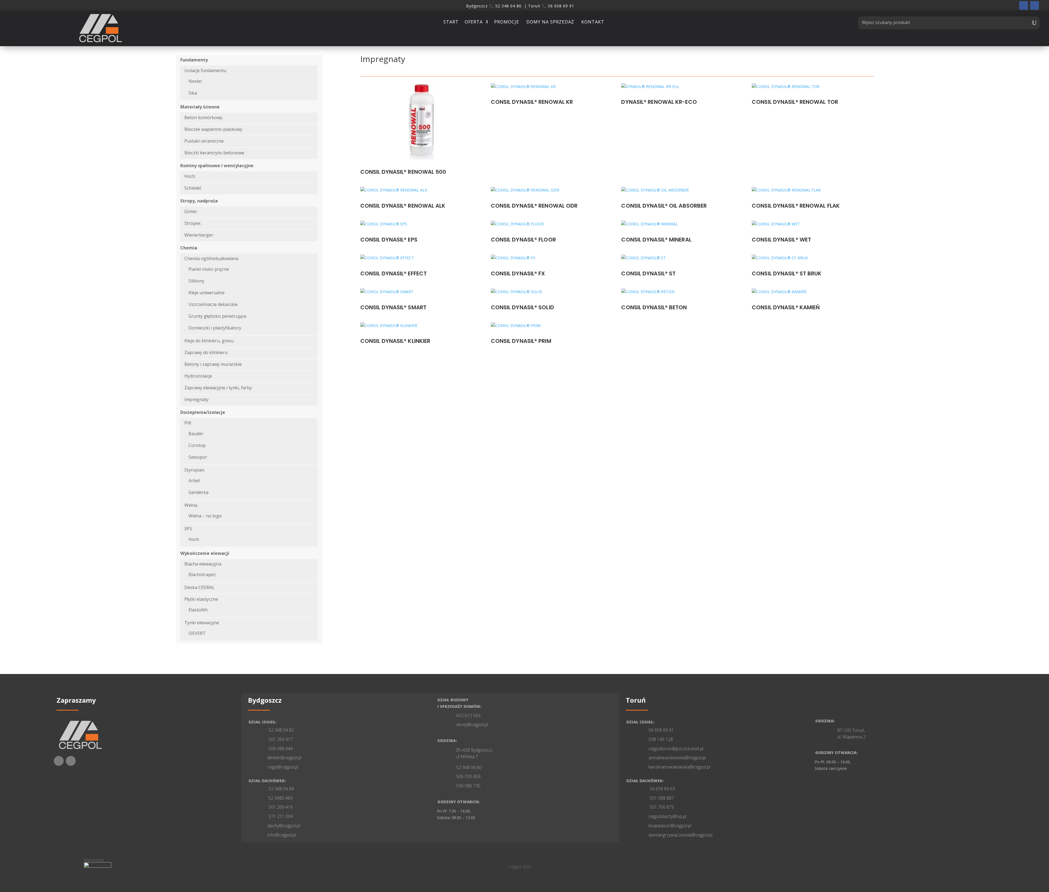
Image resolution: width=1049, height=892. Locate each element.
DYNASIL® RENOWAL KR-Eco (659, 102)
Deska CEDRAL (199, 587)
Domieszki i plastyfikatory (214, 328)
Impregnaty (196, 399)
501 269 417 (280, 739)
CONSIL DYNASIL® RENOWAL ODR (534, 206)
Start (451, 22)
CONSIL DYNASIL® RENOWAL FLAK (796, 206)
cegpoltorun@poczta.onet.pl (676, 749)
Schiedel (192, 188)
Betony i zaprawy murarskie (213, 364)
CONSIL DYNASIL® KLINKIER (395, 341)
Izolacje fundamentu (205, 70)
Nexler (195, 81)
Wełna (190, 505)
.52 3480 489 (280, 798)
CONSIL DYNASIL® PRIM (521, 341)
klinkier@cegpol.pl (284, 758)
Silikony (196, 281)
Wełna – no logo (205, 516)
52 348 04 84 (280, 789)
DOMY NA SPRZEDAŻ (550, 22)
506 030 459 (468, 776)
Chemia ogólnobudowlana (211, 258)
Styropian (194, 470)
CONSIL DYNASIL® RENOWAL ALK (403, 206)
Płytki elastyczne (201, 599)
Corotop (197, 445)
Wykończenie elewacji (204, 553)
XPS (188, 529)
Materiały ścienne (200, 107)
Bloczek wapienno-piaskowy (213, 129)
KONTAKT (592, 22)
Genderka (198, 492)
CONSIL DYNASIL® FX (518, 273)
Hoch (189, 176)
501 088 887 (661, 798)
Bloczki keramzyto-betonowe (214, 153)
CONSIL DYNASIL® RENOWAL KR (532, 102)
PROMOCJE (507, 22)
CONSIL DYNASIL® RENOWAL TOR (795, 102)
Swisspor (197, 457)
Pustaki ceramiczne (204, 141)
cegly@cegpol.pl (282, 767)
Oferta (474, 22)
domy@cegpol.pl (472, 725)
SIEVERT (197, 633)
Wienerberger (198, 235)
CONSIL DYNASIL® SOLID (522, 307)
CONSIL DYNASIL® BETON (654, 307)
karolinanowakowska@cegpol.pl (679, 767)
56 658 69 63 (662, 789)
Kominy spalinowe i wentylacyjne (217, 166)
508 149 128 (661, 739)
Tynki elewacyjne (201, 623)
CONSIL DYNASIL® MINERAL (656, 239)
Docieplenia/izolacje (202, 412)
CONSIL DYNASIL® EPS (388, 239)
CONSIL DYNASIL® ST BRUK (786, 273)
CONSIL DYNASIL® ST (648, 273)
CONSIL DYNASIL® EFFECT (393, 273)
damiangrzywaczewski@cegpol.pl (680, 835)
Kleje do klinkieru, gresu (209, 341)
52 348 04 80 (469, 767)
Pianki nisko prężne (208, 269)
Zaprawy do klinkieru (206, 352)
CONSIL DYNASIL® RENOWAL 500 (403, 172)
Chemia (188, 248)
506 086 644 (280, 749)
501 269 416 (280, 807)
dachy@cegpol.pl (283, 826)
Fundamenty (194, 60)
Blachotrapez (202, 575)
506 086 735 (468, 786)
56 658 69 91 (661, 730)
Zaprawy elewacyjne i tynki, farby (218, 388)
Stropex (192, 223)
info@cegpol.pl (281, 835)
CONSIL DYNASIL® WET (781, 239)
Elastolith (198, 610)
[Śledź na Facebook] (1023, 5)
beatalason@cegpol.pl (670, 826)
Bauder (196, 434)
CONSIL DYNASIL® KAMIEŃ (786, 307)
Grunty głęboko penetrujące (217, 316)
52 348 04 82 (280, 730)
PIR (187, 423)
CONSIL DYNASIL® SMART (393, 307)
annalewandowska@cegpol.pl (677, 758)
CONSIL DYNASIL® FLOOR (523, 239)
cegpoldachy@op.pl (667, 816)
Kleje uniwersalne (206, 293)
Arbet (194, 481)
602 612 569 (468, 716)
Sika (192, 93)
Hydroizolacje (198, 376)
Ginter (190, 211)
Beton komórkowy (203, 117)
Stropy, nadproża (199, 201)
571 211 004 (280, 816)
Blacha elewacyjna (202, 564)
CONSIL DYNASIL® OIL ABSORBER (664, 206)
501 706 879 (661, 807)
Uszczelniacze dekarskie (213, 304)
